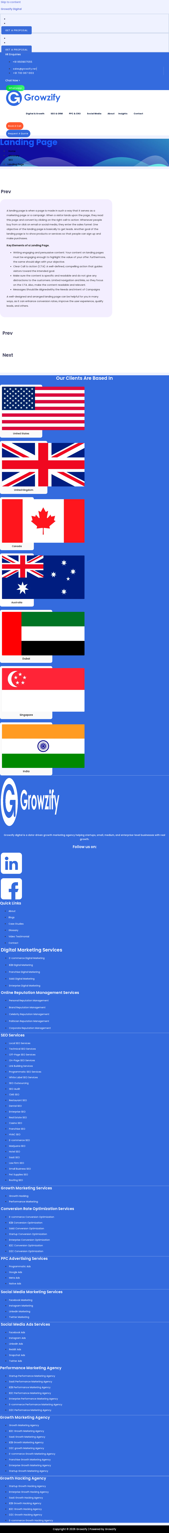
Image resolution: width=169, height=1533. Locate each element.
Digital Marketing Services (31, 950)
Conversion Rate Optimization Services (37, 1208)
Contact (138, 113)
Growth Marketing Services (26, 1188)
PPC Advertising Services (24, 1258)
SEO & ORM (57, 113)
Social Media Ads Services (25, 1324)
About (111, 113)
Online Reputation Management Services (40, 992)
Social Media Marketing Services (32, 1291)
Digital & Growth (35, 113)
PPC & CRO (75, 113)
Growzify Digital (11, 9)
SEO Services (13, 1035)
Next (7, 355)
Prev (6, 191)
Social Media (94, 113)
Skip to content (11, 2)
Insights (122, 113)
